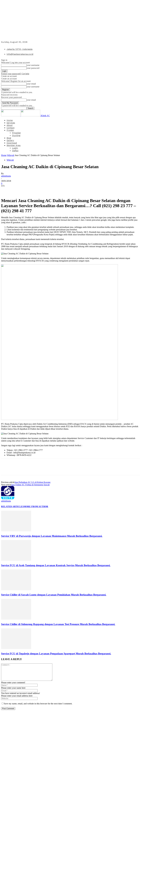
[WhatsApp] (35, 190)
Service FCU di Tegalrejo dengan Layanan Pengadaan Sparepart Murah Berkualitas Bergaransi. (56, 653)
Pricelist (16, 132)
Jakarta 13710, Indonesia (19, 49)
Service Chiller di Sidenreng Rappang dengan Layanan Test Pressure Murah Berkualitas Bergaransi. (58, 624)
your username (33, 65)
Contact (10, 128)
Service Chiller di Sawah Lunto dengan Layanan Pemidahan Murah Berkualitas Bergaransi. (53, 594)
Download (12, 143)
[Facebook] (5, 190)
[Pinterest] (25, 190)
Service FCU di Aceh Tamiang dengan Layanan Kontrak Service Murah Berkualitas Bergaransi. (55, 565)
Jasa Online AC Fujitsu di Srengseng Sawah (30, 485)
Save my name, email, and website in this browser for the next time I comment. (38, 703)
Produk (10, 130)
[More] (45, 190)
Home (10, 120)
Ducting (16, 135)
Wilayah (10, 155)
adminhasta (6, 176)
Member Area (14, 145)
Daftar (15, 150)
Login (15, 148)
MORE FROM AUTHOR (36, 506)
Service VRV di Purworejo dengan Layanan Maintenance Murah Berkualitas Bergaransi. (51, 536)
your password (33, 68)
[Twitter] (15, 190)
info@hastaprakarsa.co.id (20, 54)
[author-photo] (7, 498)
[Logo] (11, 115)
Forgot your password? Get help (15, 74)
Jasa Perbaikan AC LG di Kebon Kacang (32, 482)
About (10, 125)
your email (31, 84)
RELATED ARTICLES (12, 506)
